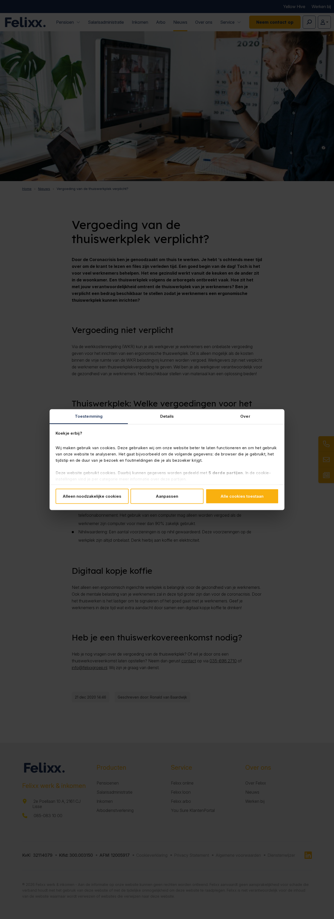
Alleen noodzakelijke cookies (92, 496)
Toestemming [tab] (89, 416)
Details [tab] (167, 416)
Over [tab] (245, 416)
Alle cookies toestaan (242, 496)
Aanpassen (167, 496)
